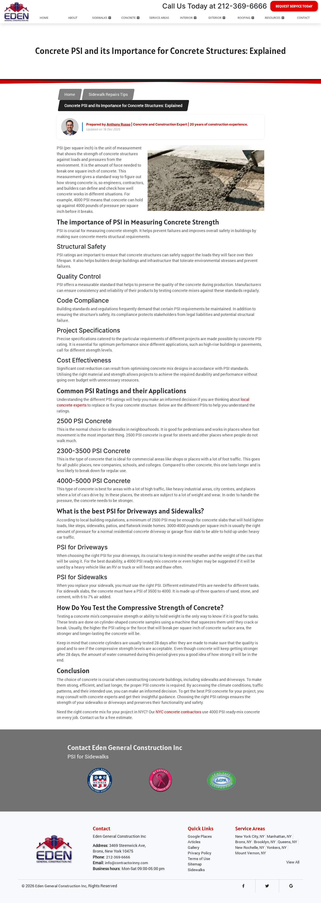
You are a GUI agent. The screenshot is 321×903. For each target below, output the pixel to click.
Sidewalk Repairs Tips (108, 94)
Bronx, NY (243, 841)
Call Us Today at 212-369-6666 (214, 6)
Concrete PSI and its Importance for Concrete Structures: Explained (123, 105)
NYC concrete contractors (178, 711)
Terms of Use (199, 858)
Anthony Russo (118, 124)
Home (69, 94)
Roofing (244, 18)
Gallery (193, 847)
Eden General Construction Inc (60, 885)
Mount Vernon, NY (250, 852)
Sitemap (195, 864)
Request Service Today (294, 6)
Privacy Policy (199, 852)
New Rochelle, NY (249, 847)
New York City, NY (249, 836)
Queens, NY (287, 841)
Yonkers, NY (276, 847)
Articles (194, 841)
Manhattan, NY (279, 836)
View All (292, 862)
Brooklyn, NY (264, 841)
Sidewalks (196, 869)
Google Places (200, 836)
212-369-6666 (118, 857)
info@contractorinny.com (126, 862)
